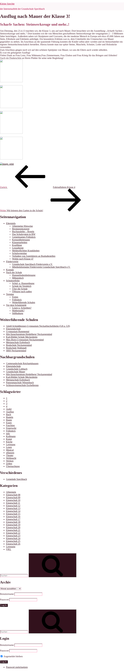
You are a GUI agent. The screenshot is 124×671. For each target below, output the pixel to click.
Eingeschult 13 (13, 508)
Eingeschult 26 (13, 544)
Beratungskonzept (20, 229)
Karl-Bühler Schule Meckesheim (21, 337)
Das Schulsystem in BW (23, 234)
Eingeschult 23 (13, 535)
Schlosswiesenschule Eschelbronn (22, 385)
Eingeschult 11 (13, 503)
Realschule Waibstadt (16, 348)
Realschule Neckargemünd (19, 345)
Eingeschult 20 (13, 527)
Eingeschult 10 (13, 500)
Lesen (9, 447)
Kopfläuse (17, 245)
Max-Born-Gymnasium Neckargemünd (25, 339)
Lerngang (10, 444)
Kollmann (11, 436)
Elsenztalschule (13, 328)
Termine (10, 294)
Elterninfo (11, 223)
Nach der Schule (14, 272)
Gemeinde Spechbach (16, 479)
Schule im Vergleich (21, 286)
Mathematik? (18, 310)
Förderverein (12, 261)
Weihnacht (11, 458)
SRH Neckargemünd (16, 350)
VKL (8, 549)
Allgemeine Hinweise (22, 226)
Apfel (8, 409)
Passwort (4, 599)
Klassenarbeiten (19, 242)
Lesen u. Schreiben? (21, 308)
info (8, 433)
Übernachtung (13, 466)
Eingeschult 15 (13, 514)
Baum (9, 420)
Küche (9, 441)
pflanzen (10, 452)
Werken (9, 461)
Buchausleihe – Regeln (23, 231)
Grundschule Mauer (15, 371)
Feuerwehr (11, 428)
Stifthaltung (17, 313)
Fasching (10, 425)
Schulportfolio (13, 280)
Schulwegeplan (19, 253)
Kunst (9, 439)
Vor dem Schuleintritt (16, 305)
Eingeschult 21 (13, 530)
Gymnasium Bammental (17, 331)
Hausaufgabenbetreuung (23, 275)
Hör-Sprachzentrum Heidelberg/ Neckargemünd (29, 334)
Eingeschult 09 (13, 497)
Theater (9, 455)
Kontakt (10, 269)
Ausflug (10, 411)
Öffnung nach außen (22, 291)
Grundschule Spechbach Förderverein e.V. (32, 264)
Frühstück (17, 299)
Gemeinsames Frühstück (24, 237)
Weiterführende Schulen (23, 302)
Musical (10, 450)
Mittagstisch (18, 278)
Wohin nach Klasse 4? (22, 258)
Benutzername (7, 594)
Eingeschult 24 (13, 538)
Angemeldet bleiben (13, 656)
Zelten (9, 463)
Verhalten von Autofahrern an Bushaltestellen (33, 256)
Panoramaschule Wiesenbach (20, 382)
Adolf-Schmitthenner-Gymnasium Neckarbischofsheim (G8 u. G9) (38, 326)
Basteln (9, 417)
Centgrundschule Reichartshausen (22, 363)
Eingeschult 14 (13, 511)
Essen (9, 422)
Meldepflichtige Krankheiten (25, 250)
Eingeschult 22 (13, 533)
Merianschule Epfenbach (18, 342)
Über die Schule (20, 288)
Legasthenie (18, 248)
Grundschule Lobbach (16, 369)
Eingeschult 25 (13, 541)
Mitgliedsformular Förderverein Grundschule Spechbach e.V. (41, 267)
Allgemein (11, 492)
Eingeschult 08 (13, 494)
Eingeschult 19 (13, 524)
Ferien (15, 297)
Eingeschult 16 (13, 516)
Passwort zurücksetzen (17, 667)
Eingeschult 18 (13, 522)
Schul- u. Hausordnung (23, 283)
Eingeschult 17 (13, 519)
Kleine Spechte (7, 3)
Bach (8, 414)
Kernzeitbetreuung (21, 239)
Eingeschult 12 (13, 505)
